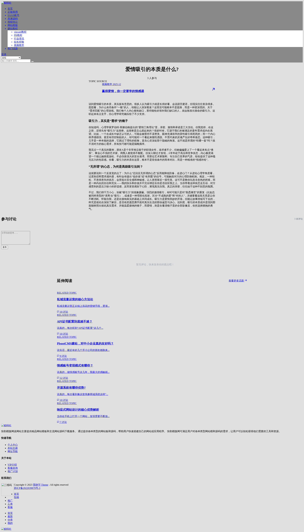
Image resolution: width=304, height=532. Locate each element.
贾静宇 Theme (40, 484)
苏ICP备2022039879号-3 (27, 488)
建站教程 (13, 28)
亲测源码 (13, 18)
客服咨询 (13, 468)
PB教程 (18, 35)
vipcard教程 (20, 32)
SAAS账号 (13, 15)
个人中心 (13, 444)
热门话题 (13, 48)
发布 (5, 247)
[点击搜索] (32, 61)
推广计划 (13, 471)
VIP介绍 (12, 464)
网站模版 (13, 25)
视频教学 (19, 45)
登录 (3, 54)
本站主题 (13, 448)
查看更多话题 (236, 280)
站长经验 (19, 42)
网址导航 (13, 451)
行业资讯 (19, 38)
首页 (10, 8)
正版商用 (13, 12)
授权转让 (13, 22)
